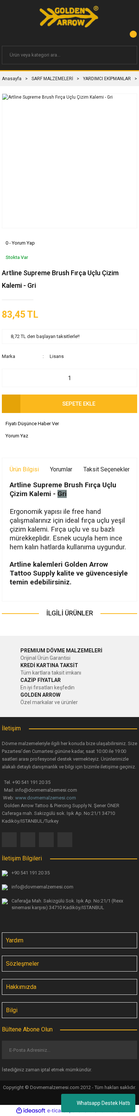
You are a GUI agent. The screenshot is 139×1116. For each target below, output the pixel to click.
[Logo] (69, 16)
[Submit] (125, 1050)
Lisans (57, 356)
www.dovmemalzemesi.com (45, 798)
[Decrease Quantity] (11, 378)
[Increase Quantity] (127, 378)
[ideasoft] (31, 1110)
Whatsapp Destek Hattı (103, 1103)
